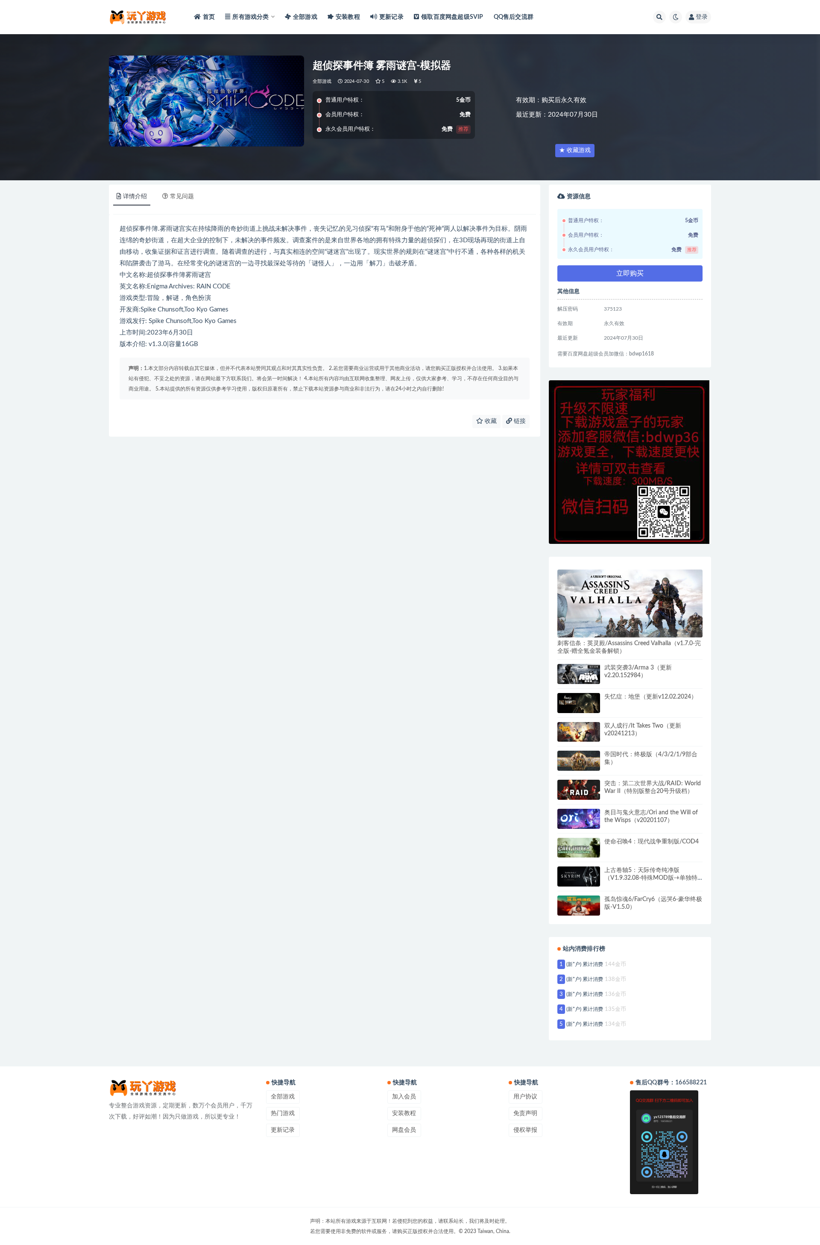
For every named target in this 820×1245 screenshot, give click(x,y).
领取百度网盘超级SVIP (452, 17)
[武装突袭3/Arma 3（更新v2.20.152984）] (578, 674)
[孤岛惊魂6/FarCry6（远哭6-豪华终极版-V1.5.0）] (578, 906)
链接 (519, 421)
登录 (702, 17)
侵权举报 (525, 1130)
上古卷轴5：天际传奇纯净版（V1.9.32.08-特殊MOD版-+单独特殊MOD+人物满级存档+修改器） (650, 878)
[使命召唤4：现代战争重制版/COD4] (578, 848)
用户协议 (525, 1097)
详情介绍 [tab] (135, 197)
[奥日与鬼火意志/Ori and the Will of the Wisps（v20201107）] (578, 819)
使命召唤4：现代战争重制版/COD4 (651, 842)
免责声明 (525, 1113)
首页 (209, 17)
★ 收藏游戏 (575, 150)
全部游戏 (305, 17)
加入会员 (404, 1097)
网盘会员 (404, 1130)
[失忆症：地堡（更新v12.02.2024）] (578, 703)
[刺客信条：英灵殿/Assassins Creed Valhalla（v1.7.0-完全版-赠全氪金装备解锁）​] (630, 603)
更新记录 (391, 17)
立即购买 (630, 273)
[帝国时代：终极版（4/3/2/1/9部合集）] (578, 761)
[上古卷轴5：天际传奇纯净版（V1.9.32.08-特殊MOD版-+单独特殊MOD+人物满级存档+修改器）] (578, 876)
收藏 (490, 421)
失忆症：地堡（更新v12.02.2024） (650, 697)
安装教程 (348, 17)
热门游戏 (283, 1113)
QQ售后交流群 (513, 17)
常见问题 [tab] (182, 197)
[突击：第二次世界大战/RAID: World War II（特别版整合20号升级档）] (578, 790)
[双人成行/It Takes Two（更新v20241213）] (578, 732)
